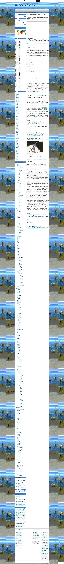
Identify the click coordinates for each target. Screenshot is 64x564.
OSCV (18, 426)
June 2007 (17, 157)
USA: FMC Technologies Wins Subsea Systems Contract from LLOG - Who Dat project (19, 540)
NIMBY (18, 332)
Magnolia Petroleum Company (20, 409)
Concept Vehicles (19, 466)
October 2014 (17, 112)
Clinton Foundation (19, 294)
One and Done (18, 337)
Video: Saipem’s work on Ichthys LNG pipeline (21, 499)
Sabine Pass (20, 266)
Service (18, 455)
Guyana (19, 204)
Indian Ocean (21, 276)
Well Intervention (20, 450)
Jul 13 (28, 139)
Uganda (19, 168)
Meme (18, 328)
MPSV (18, 424)
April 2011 (17, 143)
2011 (19, 468)
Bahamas (20, 191)
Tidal (19, 312)
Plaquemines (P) (22, 382)
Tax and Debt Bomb (18, 542)
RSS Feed (45, 9)
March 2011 (17, 144)
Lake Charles (21, 377)
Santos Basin (20, 267)
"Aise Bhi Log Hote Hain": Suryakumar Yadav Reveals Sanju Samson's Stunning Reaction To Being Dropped (21, 513)
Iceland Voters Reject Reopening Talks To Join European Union (44, 551)
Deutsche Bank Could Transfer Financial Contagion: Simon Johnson (19, 538)
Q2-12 (21, 472)
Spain (18, 252)
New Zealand (18, 235)
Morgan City (21, 379)
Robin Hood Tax (19, 342)
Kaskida (18, 437)
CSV (17, 416)
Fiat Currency (18, 316)
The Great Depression (19, 370)
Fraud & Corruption (19, 319)
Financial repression (19, 317)
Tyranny (18, 356)
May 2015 (17, 107)
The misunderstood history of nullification (35, 138)
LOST (18, 326)
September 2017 (17, 97)
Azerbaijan (18, 238)
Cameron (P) (21, 381)
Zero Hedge (44, 532)
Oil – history (18, 368)
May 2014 (17, 116)
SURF (19, 456)
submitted (39, 40)
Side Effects (18, 345)
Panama (20, 199)
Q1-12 (21, 471)
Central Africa (18, 165)
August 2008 (17, 155)
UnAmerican (37, 132)
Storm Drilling (18, 410)
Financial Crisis (19, 367)
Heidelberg (18, 435)
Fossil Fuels (20, 360)
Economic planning (19, 300)
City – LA (20, 372)
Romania (18, 251)
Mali (19, 186)
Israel (19, 219)
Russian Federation (19, 227)
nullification (38, 228)
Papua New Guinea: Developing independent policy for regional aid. (19, 546)
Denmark (18, 242)
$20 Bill (18, 365)
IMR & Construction (21, 447)
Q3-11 (21, 469)
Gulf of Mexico (20, 264)
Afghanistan (20, 211)
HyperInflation (18, 323)
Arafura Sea (21, 278)
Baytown (21, 388)
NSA (17, 333)
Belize (19, 198)
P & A (18, 454)
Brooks (21, 403)
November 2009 (17, 153)
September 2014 (17, 113)
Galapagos (18, 434)
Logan (18, 438)
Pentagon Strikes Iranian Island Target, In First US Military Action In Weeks (45, 541)
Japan (19, 214)
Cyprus (18, 241)
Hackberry (21, 375)
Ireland (18, 246)
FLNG (18, 418)
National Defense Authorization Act (40, 133)
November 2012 (17, 129)
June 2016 (17, 103)
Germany (18, 244)
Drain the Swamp (19, 297)
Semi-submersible (19, 429)
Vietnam (20, 233)
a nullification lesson (32, 160)
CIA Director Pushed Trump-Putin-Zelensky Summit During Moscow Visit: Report (45, 555)
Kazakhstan (18, 216)
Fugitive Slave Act (43, 227)
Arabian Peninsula (21, 257)
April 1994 (17, 159)
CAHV (18, 415)
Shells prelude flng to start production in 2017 (20, 501)
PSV (17, 427)
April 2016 (17, 104)
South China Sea (22, 285)
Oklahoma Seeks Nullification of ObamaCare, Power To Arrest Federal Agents (36, 216)
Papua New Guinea (19, 236)
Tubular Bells (18, 441)
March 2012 (17, 135)
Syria (19, 223)
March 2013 (17, 126)
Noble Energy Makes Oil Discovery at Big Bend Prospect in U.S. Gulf (18, 532)
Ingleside (21, 397)
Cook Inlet (20, 260)
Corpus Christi (21, 390)
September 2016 (17, 101)
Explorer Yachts (20, 475)
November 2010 (17, 147)
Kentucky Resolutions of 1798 (41, 200)
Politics (28, 9)
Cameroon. (20, 183)
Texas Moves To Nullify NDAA (31, 123)
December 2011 (17, 137)
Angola (18, 164)
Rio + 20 (18, 341)
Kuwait (19, 220)
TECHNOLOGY (38, 9)
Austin (21, 387)
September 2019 (17, 94)
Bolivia (19, 201)
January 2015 (17, 110)
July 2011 (17, 141)
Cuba (19, 193)
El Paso (21, 393)
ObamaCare (18, 335)
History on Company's (18, 407)
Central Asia (18, 210)
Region (18, 286)
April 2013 (17, 125)
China (19, 213)
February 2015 (17, 109)
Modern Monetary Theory (20, 329)
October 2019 (17, 93)
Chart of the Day (20, 322)
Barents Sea (21, 279)
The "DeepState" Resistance (20, 353)
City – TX (20, 385)
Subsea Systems (21, 449)
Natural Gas (20, 309)
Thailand (20, 232)
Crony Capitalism (19, 295)
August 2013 (17, 122)
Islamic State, (18, 325)
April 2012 (17, 134)
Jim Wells (21, 405)
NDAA (28, 134)
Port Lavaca (21, 400)
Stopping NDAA (29, 215)
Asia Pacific (20, 258)
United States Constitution (35, 135)
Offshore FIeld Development (19, 432)
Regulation (32, 9)
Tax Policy (18, 351)
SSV (17, 430)
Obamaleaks (18, 336)
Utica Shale (20, 270)
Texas (39, 134)
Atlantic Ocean (20, 273)
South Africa (18, 180)
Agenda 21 (18, 289)
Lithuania (18, 247)
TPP (17, 354)
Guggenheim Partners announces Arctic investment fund (19, 535)
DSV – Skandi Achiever (35, 533)
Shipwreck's (18, 369)
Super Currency (19, 347)
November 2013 (17, 120)
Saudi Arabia (20, 222)
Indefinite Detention (32, 133)
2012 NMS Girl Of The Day (20, 465)
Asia (16, 208)
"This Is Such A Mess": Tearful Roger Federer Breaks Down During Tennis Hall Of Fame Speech (21, 515)
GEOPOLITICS (17, 288)
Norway (18, 249)
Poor (19, 363)
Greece (18, 245)
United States (40, 132)
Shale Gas (18, 444)
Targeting (18, 348)
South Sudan (20, 170)
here (33, 75)
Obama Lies (18, 334)
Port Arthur (21, 399)
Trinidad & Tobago (21, 195)
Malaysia (20, 229)
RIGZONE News (18, 477)
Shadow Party (18, 344)
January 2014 (17, 119)
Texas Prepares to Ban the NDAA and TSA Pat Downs (33, 122)
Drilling (24, 9)
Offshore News (19, 489)
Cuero (21, 391)
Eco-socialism (18, 298)
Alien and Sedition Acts (30, 201)
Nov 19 (28, 19)
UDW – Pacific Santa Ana (36, 535)
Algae (19, 304)
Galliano (21, 374)
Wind (19, 314)
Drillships (18, 463)
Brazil (19, 202)
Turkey (19, 224)
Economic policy (19, 301)
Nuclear (19, 310)
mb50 (32, 19)
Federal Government (29, 184)
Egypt (19, 177)
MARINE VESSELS (18, 413)
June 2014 (17, 115)
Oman (19, 221)
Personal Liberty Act (41, 228)
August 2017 (17, 98)
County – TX (20, 402)
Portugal (18, 250)
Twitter (48, 9)
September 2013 (17, 121)
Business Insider (36, 541)
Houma (21, 376)
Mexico (19, 194)
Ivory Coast (20, 185)
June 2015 (17, 106)
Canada (19, 192)
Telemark (18, 440)
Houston (21, 396)
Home (16, 9)
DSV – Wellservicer (35, 532)
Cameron (21, 404)
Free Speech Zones (19, 320)
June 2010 (17, 150)
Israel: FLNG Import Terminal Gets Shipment (20, 504)
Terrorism (35, 132)
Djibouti (19, 173)
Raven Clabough (31, 38)
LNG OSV (18, 422)
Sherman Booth (37, 176)
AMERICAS (30, 226)
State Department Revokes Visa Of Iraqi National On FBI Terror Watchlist (45, 536)
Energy (18, 303)
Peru (19, 205)
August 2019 (17, 95)
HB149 (27, 43)
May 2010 (17, 151)
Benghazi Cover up (19, 291)
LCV (17, 421)
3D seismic (20, 452)
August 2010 (17, 149)
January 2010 (17, 152)
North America (33, 226)
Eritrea (19, 174)
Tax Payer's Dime (32, 132)
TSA (31, 135)
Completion (18, 462)
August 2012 (17, 131)
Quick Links (17, 459)
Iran (19, 218)
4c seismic (20, 453)
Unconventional (20, 313)
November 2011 (17, 138)
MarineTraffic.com (18, 36)
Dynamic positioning (19, 366)
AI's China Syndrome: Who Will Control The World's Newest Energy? (45, 543)
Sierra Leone (20, 188)
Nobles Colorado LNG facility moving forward (20, 502)
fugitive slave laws (40, 164)
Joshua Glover (34, 228)
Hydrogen (20, 307)
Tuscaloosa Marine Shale (21, 269)
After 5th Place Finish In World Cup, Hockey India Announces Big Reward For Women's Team (20, 520)
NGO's (18, 331)
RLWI (17, 428)
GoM (19, 263)
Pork (19, 350)
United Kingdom (19, 255)
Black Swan (18, 292)
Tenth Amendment (29, 154)
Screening (32, 134)
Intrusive (35, 133)
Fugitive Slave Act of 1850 (30, 228)
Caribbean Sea (22, 281)
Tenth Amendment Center (35, 134)
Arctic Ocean (21, 275)
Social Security (28, 132)
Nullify (29, 134)
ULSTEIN (18, 431)
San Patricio (21, 406)
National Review (40, 159)
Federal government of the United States (36, 227)
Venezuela (20, 207)
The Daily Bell (44, 557)
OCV (17, 425)
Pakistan (18, 226)
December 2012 (17, 128)
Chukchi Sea (21, 282)
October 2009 (17, 154)
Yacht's (18, 474)
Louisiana (18, 371)
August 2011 (17, 140)
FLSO (18, 419)
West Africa (18, 182)
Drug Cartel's (20, 359)
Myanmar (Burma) (21, 230)
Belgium (18, 239)
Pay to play (18, 338)
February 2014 (17, 118)
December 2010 (17, 146)
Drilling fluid (18, 412)
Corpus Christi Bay (21, 261)
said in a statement (44, 107)
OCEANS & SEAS (19, 272)
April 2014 (17, 117)
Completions (20, 9)
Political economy (19, 339)
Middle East (18, 217)
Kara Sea (21, 283)
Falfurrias (21, 394)
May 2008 (17, 156)
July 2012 (17, 132)
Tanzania (20, 171)
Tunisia (19, 179)
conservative (30, 227)
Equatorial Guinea (21, 167)
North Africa (18, 176)
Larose (21, 378)
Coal (19, 306)
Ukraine (18, 254)
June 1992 (17, 160)
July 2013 (17, 123)
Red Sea (21, 284)
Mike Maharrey (28, 153)
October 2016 (17, 100)
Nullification (36, 226)
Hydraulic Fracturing (19, 443)
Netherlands (18, 248)
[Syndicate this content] (15, 477)
